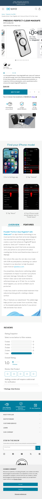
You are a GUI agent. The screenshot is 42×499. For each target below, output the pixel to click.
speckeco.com (19, 266)
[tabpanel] (21, 271)
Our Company (8, 432)
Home (3, 14)
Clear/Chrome (8, 64)
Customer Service (9, 423)
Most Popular (8, 415)
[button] (39, 9)
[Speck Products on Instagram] (4, 454)
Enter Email (7, 447)
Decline (20, 489)
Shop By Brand (8, 419)
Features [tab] (28, 224)
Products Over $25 (11, 14)
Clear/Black (5, 64)
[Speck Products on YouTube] (22, 454)
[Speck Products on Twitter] (31, 454)
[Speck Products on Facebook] (13, 454)
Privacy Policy (18, 479)
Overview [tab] (13, 224)
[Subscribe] (37, 448)
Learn (5, 428)
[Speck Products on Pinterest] (39, 454)
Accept (20, 484)
